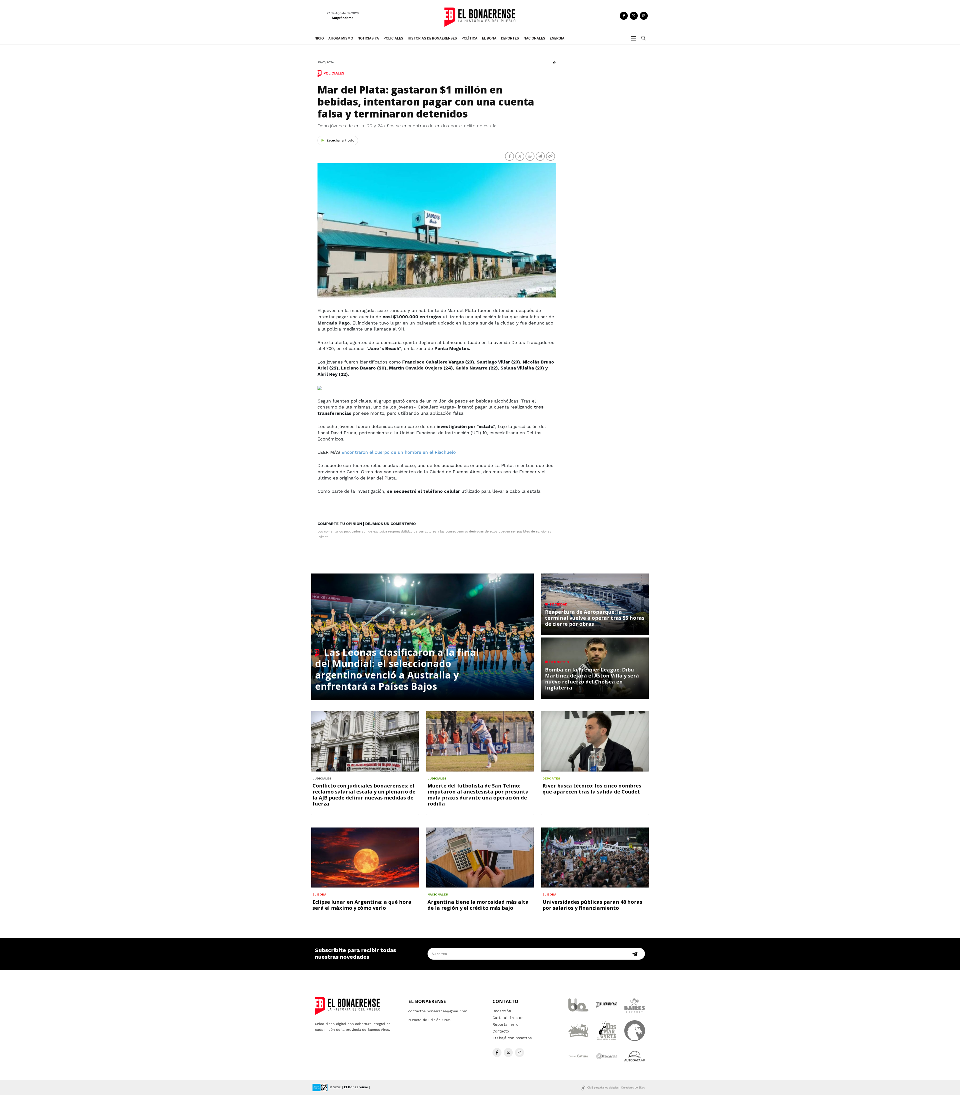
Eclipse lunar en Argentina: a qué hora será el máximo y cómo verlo (362, 904)
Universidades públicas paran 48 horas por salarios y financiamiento (592, 904)
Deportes (510, 38)
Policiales (393, 38)
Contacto (500, 1031)
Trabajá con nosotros (512, 1038)
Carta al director (507, 1018)
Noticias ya (368, 38)
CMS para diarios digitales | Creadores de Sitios (616, 1087)
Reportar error (506, 1024)
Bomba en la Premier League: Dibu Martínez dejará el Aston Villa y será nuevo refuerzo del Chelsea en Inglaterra (592, 678)
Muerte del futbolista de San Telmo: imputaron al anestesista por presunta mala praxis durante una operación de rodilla (478, 794)
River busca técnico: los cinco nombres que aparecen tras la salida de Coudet (591, 788)
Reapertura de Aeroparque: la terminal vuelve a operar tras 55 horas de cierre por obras (594, 617)
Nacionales (534, 38)
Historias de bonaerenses (432, 38)
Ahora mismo (340, 38)
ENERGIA (557, 38)
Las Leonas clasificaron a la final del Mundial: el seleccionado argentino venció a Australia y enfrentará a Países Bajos (397, 669)
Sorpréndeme (343, 18)
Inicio (319, 38)
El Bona (489, 38)
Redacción (501, 1011)
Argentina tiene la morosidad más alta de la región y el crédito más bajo (478, 904)
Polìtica (470, 38)
